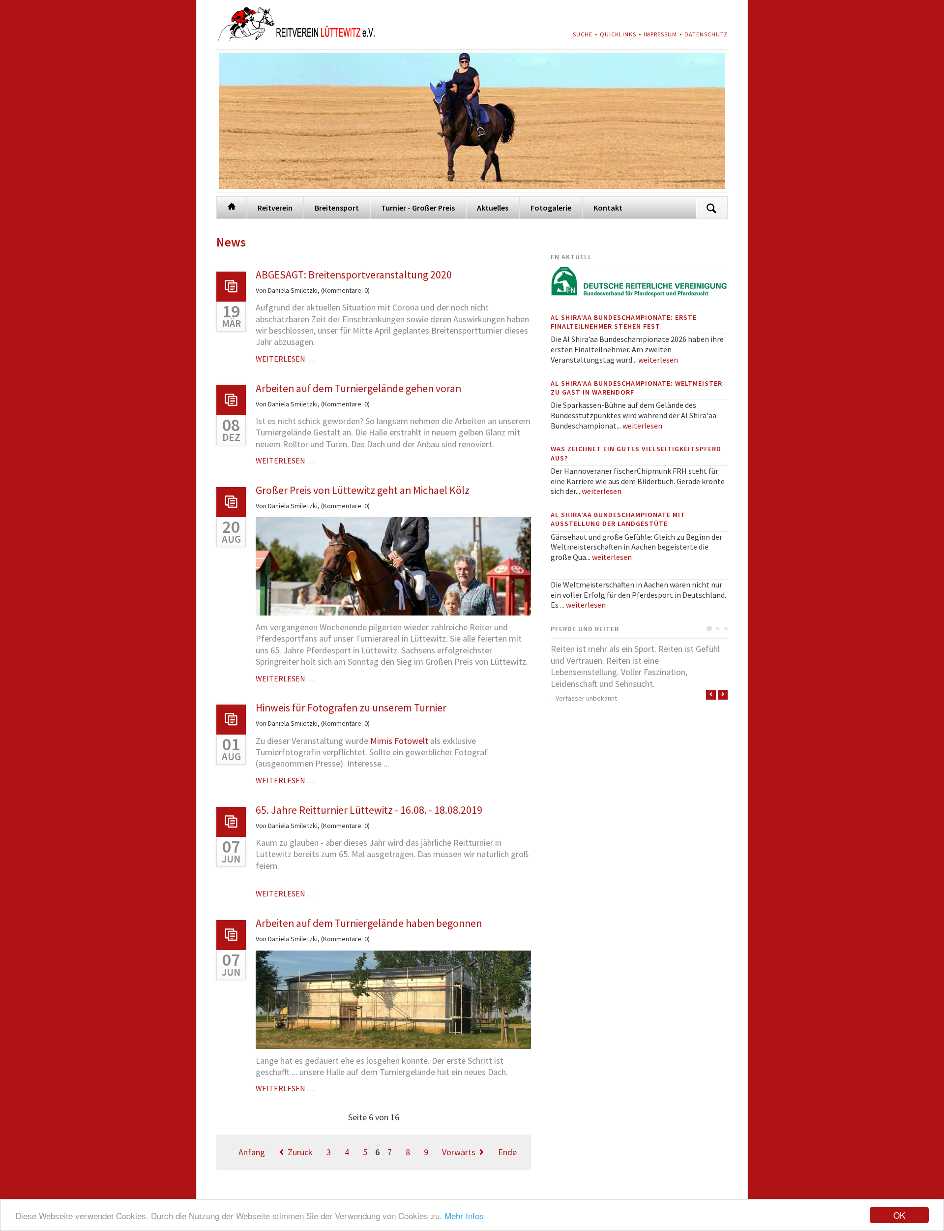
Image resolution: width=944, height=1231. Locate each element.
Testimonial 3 (726, 628)
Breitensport (337, 208)
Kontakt (607, 208)
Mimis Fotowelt (399, 740)
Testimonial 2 (717, 628)
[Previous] (711, 695)
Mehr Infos (464, 1215)
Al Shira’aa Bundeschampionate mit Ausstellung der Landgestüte (618, 519)
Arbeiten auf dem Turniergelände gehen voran (358, 388)
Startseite (231, 206)
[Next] (723, 695)
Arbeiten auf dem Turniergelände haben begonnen (369, 923)
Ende (507, 1152)
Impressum (660, 34)
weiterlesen (658, 360)
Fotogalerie (551, 208)
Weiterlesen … (285, 359)
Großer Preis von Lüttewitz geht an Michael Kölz (363, 490)
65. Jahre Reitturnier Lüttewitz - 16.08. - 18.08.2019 (369, 810)
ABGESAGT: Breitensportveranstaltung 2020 (354, 274)
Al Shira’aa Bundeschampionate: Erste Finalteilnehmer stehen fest (624, 322)
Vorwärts (458, 1152)
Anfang (251, 1152)
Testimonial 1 (709, 628)
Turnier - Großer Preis (418, 208)
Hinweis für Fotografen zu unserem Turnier (351, 707)
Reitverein (275, 208)
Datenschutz (706, 34)
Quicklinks (618, 34)
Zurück (300, 1152)
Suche (582, 34)
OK (899, 1215)
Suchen (711, 208)
